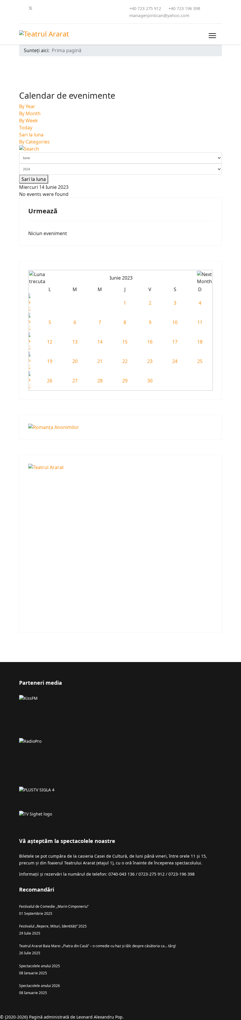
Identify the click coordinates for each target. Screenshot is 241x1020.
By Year (27, 106)
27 (75, 380)
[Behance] (87, 8)
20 (75, 361)
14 (100, 342)
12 (49, 342)
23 (150, 361)
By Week (28, 120)
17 (175, 342)
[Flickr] (21, 15)
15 (125, 342)
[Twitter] (31, 8)
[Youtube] (49, 8)
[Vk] (30, 15)
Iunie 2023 (121, 278)
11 (199, 322)
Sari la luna (31, 134)
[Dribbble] (68, 8)
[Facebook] (21, 8)
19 (49, 361)
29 (125, 380)
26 (49, 380)
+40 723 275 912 (145, 8)
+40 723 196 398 (184, 8)
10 (175, 322)
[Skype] (96, 8)
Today (25, 127)
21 (100, 361)
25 (199, 361)
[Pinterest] (40, 8)
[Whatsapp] (106, 8)
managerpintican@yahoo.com (159, 15)
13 (75, 342)
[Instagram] (78, 8)
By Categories (34, 141)
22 (125, 361)
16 (150, 342)
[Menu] (212, 35)
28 (100, 380)
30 (150, 380)
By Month (30, 113)
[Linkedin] (59, 8)
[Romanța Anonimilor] (120, 427)
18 (199, 342)
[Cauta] (120, 148)
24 (175, 361)
